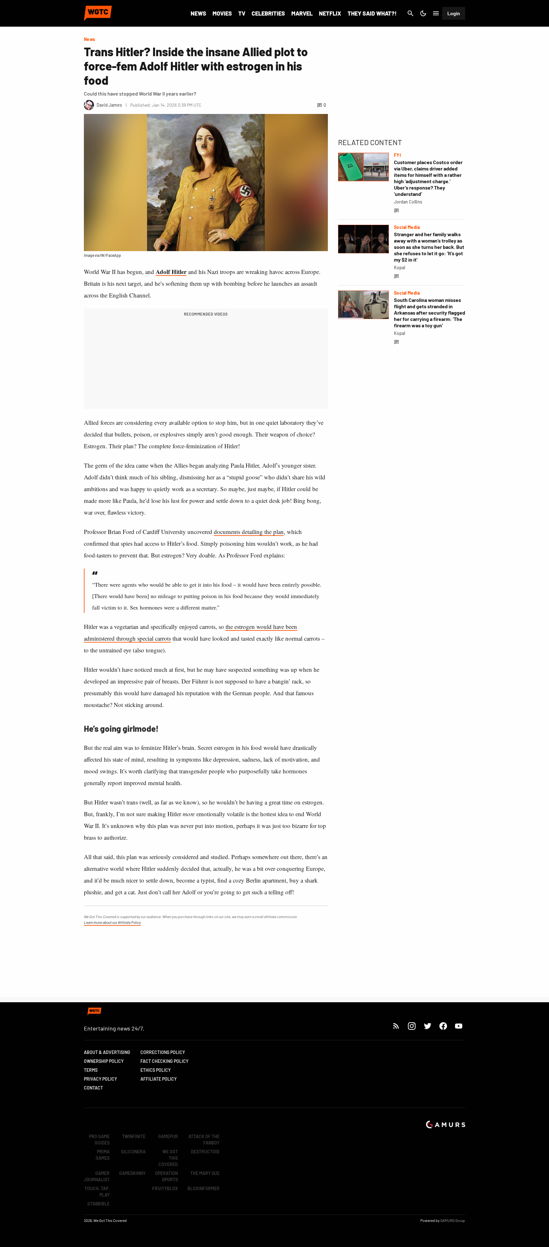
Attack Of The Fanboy (204, 1139)
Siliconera (133, 1151)
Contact (93, 1087)
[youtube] (458, 1025)
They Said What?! (372, 13)
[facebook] (443, 1025)
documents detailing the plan (249, 532)
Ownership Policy (104, 1061)
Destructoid (205, 1151)
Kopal (399, 267)
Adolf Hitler (171, 271)
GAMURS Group (452, 1220)
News (198, 13)
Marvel (302, 13)
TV (241, 13)
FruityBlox (165, 1188)
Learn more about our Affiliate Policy (112, 922)
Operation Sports (166, 1176)
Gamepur (168, 1136)
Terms (91, 1070)
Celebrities (268, 13)
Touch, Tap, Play (97, 1191)
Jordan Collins (408, 201)
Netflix (330, 13)
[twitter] (427, 1025)
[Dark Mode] (423, 13)
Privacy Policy (100, 1079)
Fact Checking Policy (164, 1061)
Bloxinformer (203, 1188)
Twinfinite (134, 1136)
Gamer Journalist (97, 1176)
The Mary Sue (205, 1173)
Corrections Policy (162, 1052)
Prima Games (103, 1155)
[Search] (410, 13)
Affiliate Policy (158, 1079)
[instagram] (411, 1025)
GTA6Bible (98, 1203)
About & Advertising (107, 1052)
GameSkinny (132, 1173)
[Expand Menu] (436, 13)
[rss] (396, 1025)
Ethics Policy (155, 1070)
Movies (222, 13)
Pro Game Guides (99, 1139)
